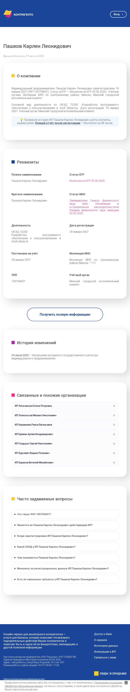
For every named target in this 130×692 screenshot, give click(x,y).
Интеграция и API (105, 651)
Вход (117, 14)
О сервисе (100, 640)
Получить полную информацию (65, 314)
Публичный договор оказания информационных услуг (24, 679)
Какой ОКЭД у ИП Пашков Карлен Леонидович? (46, 546)
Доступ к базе (103, 634)
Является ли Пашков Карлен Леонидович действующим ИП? (55, 525)
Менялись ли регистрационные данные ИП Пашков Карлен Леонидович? (63, 568)
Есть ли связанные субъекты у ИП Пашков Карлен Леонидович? (57, 579)
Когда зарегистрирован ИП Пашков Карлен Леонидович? (52, 535)
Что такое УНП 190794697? (34, 514)
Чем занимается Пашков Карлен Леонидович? (46, 557)
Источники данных (106, 645)
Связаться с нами (105, 657)
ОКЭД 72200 (19, 231)
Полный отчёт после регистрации (57, 123)
